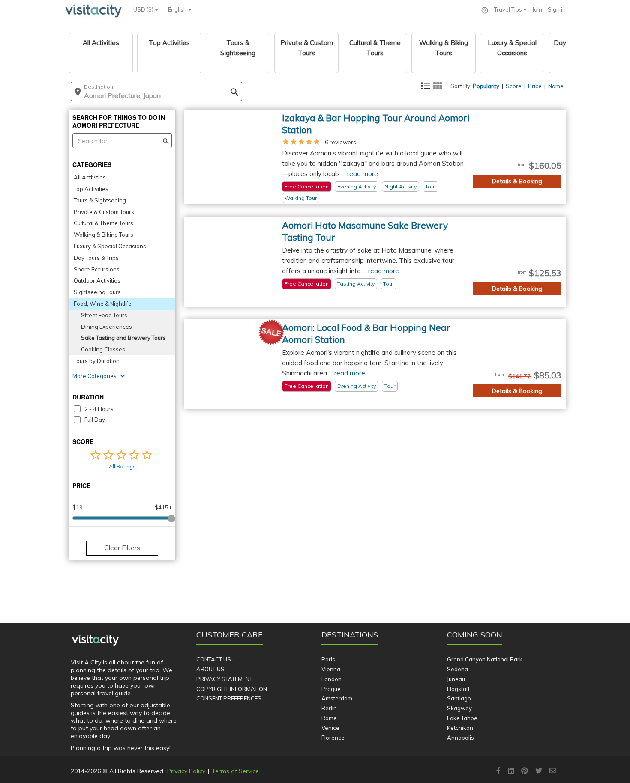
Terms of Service (235, 771)
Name (556, 86)
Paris (328, 659)
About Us (210, 669)
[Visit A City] (95, 640)
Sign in (557, 9)
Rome (329, 718)
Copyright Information (231, 688)
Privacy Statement (224, 679)
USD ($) (144, 9)
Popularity (486, 86)
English (178, 9)
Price (535, 86)
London (331, 679)
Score (514, 86)
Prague (331, 688)
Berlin (329, 708)
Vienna (330, 669)
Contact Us (213, 659)
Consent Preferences (228, 698)
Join (537, 9)
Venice (330, 727)
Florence (333, 737)
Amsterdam (336, 698)
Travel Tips (508, 9)
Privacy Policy (186, 771)
